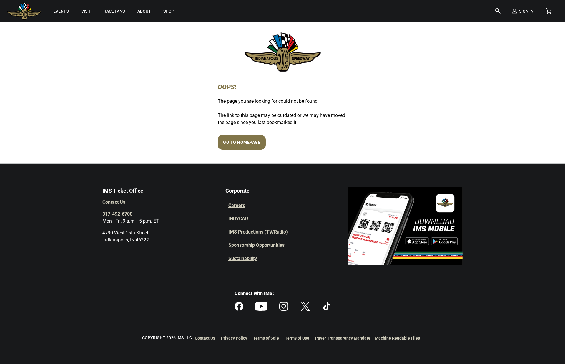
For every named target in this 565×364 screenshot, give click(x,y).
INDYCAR (238, 218)
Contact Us (113, 202)
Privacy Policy (234, 338)
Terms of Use (297, 338)
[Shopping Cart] (549, 11)
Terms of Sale (266, 338)
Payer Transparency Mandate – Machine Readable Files (367, 338)
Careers (236, 205)
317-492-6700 (117, 214)
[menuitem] (61, 11)
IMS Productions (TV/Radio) (258, 232)
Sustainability (242, 258)
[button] (498, 11)
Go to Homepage (241, 142)
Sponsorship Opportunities (256, 245)
